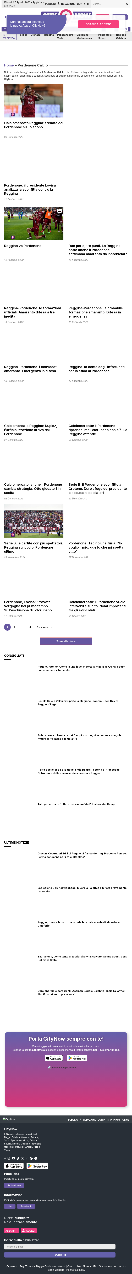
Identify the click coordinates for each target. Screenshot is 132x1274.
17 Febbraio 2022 (78, 380)
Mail (10, 1206)
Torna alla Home (66, 641)
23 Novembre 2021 (14, 557)
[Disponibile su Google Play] (77, 1058)
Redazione (68, 3)
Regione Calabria (121, 36)
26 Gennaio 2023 (13, 137)
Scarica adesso (98, 24)
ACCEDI (30, 1230)
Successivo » (44, 627)
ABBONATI (11, 1230)
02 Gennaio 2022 (13, 498)
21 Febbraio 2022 (14, 199)
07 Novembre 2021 (79, 557)
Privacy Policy (119, 1119)
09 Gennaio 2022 (78, 439)
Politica (23, 34)
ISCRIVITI (60, 1254)
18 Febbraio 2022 (14, 380)
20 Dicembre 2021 (79, 498)
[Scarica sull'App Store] (54, 1058)
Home (9, 65)
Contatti (83, 3)
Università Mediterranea (84, 36)
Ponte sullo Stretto (105, 36)
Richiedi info (14, 1185)
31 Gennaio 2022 (13, 439)
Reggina (49, 34)
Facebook (26, 1206)
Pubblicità (52, 3)
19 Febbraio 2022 (14, 259)
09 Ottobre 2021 (77, 616)
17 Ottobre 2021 (13, 616)
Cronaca (36, 34)
